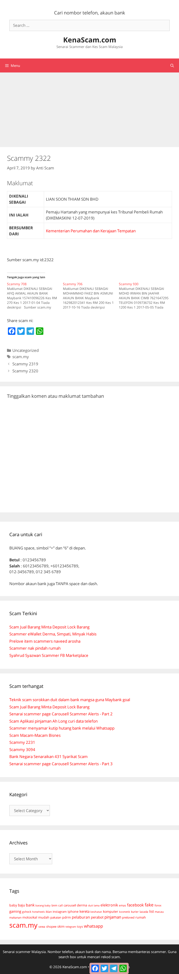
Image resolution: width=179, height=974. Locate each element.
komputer (110, 911)
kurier (135, 912)
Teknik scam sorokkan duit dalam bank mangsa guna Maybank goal (69, 699)
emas (122, 905)
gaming (15, 911)
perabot (97, 917)
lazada (144, 911)
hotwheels (38, 911)
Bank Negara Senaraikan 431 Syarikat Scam (48, 756)
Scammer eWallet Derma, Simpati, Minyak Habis (52, 634)
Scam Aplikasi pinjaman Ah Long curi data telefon (53, 721)
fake (149, 905)
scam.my (20, 356)
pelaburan (81, 917)
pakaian (55, 917)
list (151, 911)
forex (158, 905)
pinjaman (112, 917)
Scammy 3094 (22, 749)
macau (159, 912)
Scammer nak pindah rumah (35, 648)
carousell (70, 905)
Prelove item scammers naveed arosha (44, 641)
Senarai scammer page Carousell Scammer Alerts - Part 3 (61, 763)
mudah (43, 917)
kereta (84, 911)
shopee (51, 926)
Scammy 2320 (25, 371)
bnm (54, 905)
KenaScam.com (89, 40)
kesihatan (96, 911)
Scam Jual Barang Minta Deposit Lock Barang (49, 627)
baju (21, 905)
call (60, 905)
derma (82, 905)
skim (61, 926)
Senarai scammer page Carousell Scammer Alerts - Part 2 (61, 714)
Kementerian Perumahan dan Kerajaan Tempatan (91, 230)
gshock (26, 911)
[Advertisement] (89, 107)
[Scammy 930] (147, 296)
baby (13, 905)
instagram (60, 911)
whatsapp (93, 926)
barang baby (43, 905)
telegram (70, 926)
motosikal (29, 917)
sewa (41, 927)
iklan (49, 912)
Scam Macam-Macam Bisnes (35, 735)
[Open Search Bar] (172, 65)
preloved (128, 917)
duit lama (94, 905)
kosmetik (124, 911)
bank (30, 905)
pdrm (66, 917)
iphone (73, 911)
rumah (140, 917)
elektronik (109, 905)
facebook (135, 905)
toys (80, 927)
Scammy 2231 (22, 742)
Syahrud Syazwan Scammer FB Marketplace (48, 655)
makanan (15, 917)
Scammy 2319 (25, 364)
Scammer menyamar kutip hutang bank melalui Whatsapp (61, 728)
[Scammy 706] (91, 296)
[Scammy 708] (35, 296)
